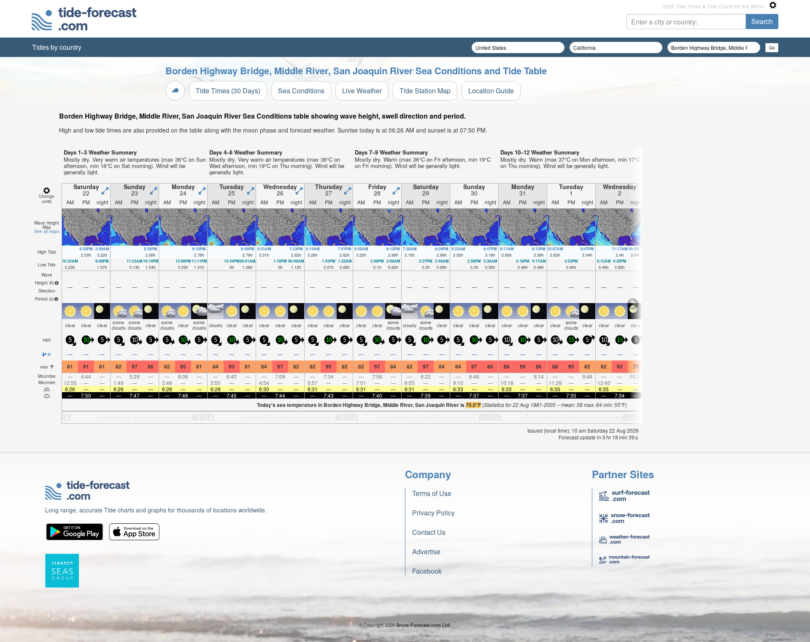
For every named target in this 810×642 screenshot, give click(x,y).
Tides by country (56, 47)
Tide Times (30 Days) (228, 90)
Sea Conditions (301, 90)
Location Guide (491, 90)
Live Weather (362, 90)
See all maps (46, 231)
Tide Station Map (425, 90)
